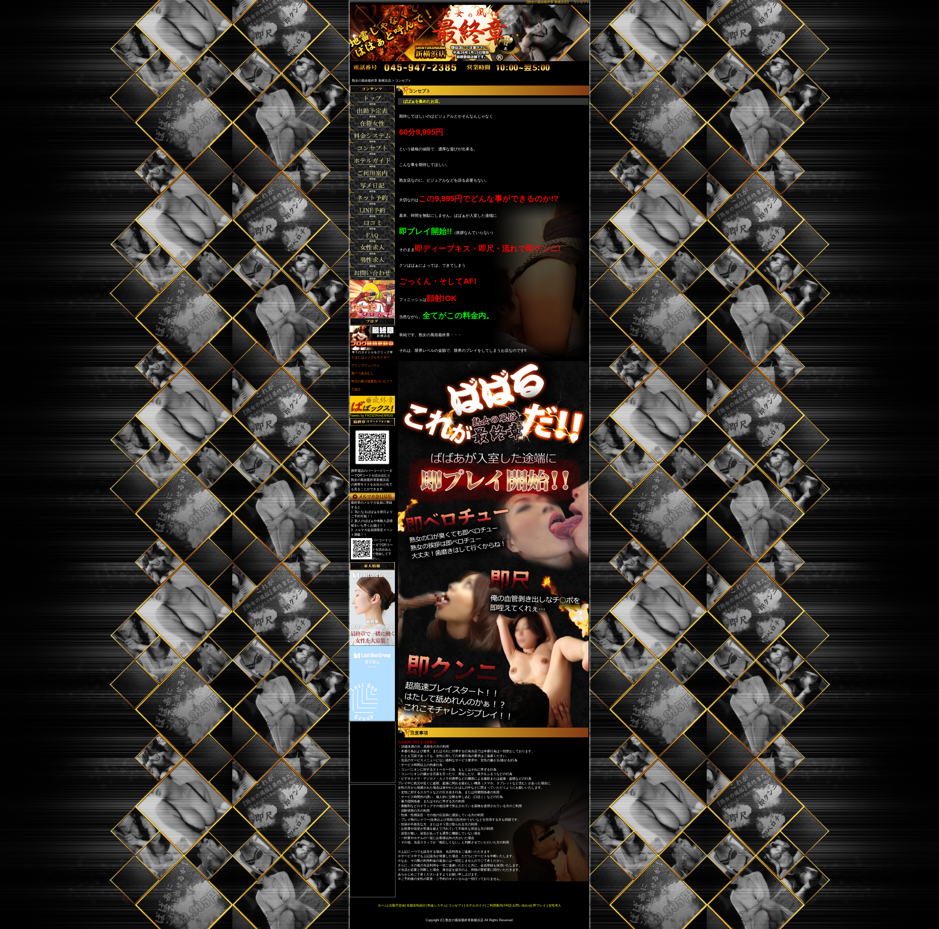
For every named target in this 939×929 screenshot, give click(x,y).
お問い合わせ (521, 905)
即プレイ (539, 905)
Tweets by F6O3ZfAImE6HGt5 (371, 415)
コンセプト (456, 905)
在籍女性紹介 (416, 905)
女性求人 (554, 905)
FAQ (507, 905)
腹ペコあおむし (362, 373)
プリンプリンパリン (365, 365)
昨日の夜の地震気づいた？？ (372, 381)
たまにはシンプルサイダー (370, 357)
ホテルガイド (475, 905)
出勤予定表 (397, 905)
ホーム (382, 905)
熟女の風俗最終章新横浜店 (464, 920)
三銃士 (356, 389)
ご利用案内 (495, 905)
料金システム (437, 905)
